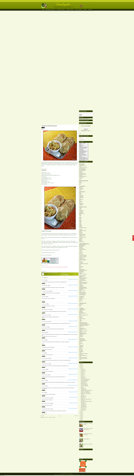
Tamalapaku (67, 3)
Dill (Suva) (80, 281)
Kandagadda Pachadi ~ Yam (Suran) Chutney (86, 390)
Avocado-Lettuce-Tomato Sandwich (85, 379)
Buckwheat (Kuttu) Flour (82, 234)
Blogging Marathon (55, 273)
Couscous (80, 251)
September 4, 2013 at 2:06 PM (73, 352)
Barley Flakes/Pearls (81, 245)
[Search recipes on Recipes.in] (82, 472)
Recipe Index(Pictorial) (61, 9)
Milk (80, 200)
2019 (81, 416)
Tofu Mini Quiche (83, 400)
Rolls (80, 184)
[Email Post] (66, 274)
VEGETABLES (81, 308)
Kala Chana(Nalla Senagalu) (82, 169)
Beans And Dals (50, 273)
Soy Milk (80, 299)
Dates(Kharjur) (81, 212)
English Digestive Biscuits (84, 383)
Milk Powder (81, 201)
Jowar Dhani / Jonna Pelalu (82, 255)
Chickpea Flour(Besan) (82, 235)
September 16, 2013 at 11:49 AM (72, 385)
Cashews (80, 208)
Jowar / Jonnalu (81, 254)
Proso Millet (80, 262)
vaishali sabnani (45, 358)
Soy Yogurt (80, 300)
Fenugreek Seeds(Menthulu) (82, 283)
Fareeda (43, 340)
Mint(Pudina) (81, 289)
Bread (80, 181)
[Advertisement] (59, 117)
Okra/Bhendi (80, 341)
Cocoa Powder (81, 189)
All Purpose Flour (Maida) (82, 230)
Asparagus (80, 311)
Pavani (43, 392)
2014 (81, 411)
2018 (81, 415)
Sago (80, 268)
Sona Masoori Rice (81, 272)
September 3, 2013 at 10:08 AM (72, 303)
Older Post (76, 415)
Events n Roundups (78, 9)
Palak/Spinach (81, 343)
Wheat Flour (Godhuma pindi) (61, 274)
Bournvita (80, 187)
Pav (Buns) (80, 182)
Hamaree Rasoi (45, 315)
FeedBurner (88, 130)
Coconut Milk (81, 211)
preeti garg (44, 304)
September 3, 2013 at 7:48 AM (73, 279)
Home (43, 9)
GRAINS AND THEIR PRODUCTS (84, 243)
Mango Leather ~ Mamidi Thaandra (85, 392)
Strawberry (80, 226)
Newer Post (42, 415)
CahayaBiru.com (77, 474)
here (51, 163)
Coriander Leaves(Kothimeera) (83, 277)
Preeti (47, 265)
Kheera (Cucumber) (81, 338)
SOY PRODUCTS (81, 296)
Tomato (80, 356)
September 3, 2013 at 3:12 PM (73, 326)
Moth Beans (80, 175)
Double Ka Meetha (83, 382)
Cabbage (80, 317)
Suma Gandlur (45, 375)
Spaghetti (80, 273)
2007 (81, 363)
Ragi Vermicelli (81, 266)
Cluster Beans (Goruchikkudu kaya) (83, 325)
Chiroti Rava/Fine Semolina (82, 249)
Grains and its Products (68, 273)
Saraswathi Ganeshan (46, 398)
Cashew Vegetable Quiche (84, 381)
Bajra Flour (80, 231)
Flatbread (60, 273)
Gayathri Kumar (45, 364)
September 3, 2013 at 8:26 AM (73, 296)
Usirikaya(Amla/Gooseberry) (83, 227)
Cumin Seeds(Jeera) (81, 279)
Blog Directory (2, 475)
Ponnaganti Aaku (81, 345)
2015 (81, 412)
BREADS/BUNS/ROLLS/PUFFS (83, 180)
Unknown (44, 296)
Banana (80, 220)
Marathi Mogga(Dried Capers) (83, 288)
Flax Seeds (80, 284)
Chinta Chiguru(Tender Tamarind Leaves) (84, 324)
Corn (80, 327)
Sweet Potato (81, 354)
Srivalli (43, 280)
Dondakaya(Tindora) (81, 328)
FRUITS (80, 217)
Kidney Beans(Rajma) (82, 170)
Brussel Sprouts (81, 316)
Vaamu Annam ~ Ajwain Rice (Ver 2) (88, 444)
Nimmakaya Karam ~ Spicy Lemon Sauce (86, 393)
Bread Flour (80, 233)
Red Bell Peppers (81, 351)
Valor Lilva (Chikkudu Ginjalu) (83, 358)
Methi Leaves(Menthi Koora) (83, 340)
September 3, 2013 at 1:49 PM (73, 314)
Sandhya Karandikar (46, 409)
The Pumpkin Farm (46, 309)
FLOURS (80, 229)
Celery (80, 321)
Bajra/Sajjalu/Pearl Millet (82, 244)
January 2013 (82, 369)
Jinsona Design (67, 474)
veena (43, 352)
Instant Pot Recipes (69, 9)
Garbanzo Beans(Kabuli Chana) (83, 167)
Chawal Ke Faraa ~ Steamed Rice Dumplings (88, 424)
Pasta (80, 260)
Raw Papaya (80, 350)
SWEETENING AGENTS (82, 303)
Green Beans (80, 335)
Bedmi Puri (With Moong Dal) (49, 126)
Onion (80, 342)
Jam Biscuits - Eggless (83, 389)
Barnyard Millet (81, 246)
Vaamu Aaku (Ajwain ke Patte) (83, 357)
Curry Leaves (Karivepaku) (82, 280)
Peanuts (80, 214)
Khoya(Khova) (81, 199)
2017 (81, 414)
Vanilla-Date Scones (83, 402)
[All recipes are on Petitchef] (82, 471)
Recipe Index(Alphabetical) (50, 9)
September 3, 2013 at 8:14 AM (73, 290)
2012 (81, 367)
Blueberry (80, 221)
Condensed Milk (81, 195)
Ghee (80, 198)
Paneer (80, 202)
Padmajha (44, 332)
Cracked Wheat (81, 252)
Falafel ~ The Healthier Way (84, 384)
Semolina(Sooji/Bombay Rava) (53, 274)
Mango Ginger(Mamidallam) (82, 287)
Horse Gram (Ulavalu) (82, 168)
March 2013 (82, 371)
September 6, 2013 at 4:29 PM (73, 374)
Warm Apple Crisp (83, 403)
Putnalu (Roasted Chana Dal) (83, 176)
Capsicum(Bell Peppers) (82, 318)
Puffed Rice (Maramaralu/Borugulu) (83, 263)
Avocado (80, 219)
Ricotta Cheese (81, 203)
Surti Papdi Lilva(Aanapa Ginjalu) (83, 353)
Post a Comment (44, 413)
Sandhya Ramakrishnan (47, 347)
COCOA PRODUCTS (82, 186)
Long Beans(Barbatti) (82, 339)
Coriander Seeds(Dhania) (82, 278)
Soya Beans (80, 297)
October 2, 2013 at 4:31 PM (73, 397)
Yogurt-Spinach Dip (83, 405)
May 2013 (82, 373)
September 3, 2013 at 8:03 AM (73, 285)
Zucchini (80, 359)
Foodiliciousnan (45, 321)
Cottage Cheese (81, 196)
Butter (80, 192)
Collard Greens (81, 326)
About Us (85, 9)
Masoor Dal (80, 172)
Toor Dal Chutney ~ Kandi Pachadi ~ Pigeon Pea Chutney (88, 429)
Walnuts (80, 215)
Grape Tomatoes (81, 334)
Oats (79, 265)
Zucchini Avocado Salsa (84, 406)
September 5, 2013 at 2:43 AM (73, 363)
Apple (80, 218)
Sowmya (43, 300)
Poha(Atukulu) (81, 261)
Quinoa (80, 264)
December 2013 (83, 410)
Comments (82, 139)
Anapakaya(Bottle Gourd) (82, 309)
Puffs (80, 183)
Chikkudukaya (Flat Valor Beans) (83, 323)
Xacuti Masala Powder (84, 404)
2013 (81, 368)
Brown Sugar (81, 304)
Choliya (80, 166)
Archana (43, 386)
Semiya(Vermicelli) (81, 269)
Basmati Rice (81, 247)
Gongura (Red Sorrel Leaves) (83, 333)
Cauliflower (80, 320)
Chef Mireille (45, 285)
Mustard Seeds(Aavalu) (82, 290)
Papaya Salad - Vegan (83, 395)
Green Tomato (81, 336)
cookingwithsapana (46, 291)
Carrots (80, 319)
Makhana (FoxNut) (81, 213)
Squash (80, 352)
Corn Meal (80, 250)
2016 (81, 413)
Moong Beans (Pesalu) (82, 173)
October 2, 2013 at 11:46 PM (73, 408)
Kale (79, 337)
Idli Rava (80, 253)
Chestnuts (80, 209)
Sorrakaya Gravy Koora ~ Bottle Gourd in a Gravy (88, 434)
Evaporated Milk (81, 197)
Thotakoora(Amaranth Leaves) (83, 355)
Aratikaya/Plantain (81, 310)
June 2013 (82, 374)
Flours (63, 273)
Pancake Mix (81, 238)
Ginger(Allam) (81, 286)
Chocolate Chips (81, 188)
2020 (81, 417)
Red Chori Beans (81, 177)
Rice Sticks (80, 267)
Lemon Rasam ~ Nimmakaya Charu (85, 391)
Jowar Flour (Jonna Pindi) (82, 237)
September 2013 (83, 378)
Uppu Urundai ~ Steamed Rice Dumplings (86, 401)
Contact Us (90, 9)
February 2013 (83, 370)
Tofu (79, 301)
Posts (81, 137)
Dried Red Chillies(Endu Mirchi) (83, 282)
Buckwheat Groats (81, 248)
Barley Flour (80, 232)
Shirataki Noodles (81, 271)
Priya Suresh (44, 327)
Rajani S (44, 380)
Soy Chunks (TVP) (81, 298)
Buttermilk (80, 193)
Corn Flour (80, 236)
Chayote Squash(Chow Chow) (83, 322)
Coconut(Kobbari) (81, 210)
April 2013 (82, 372)
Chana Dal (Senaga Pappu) (82, 165)
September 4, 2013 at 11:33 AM (72, 339)
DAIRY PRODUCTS (82, 191)
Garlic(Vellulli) (81, 285)
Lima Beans (80, 171)
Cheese (80, 194)
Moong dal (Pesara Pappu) (82, 174)
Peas (79, 344)
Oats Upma (82, 394)
